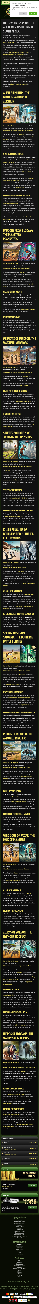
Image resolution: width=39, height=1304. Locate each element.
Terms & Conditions (19, 1223)
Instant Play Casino (19, 1234)
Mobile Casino (20, 1226)
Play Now (32, 1185)
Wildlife (20, 1272)
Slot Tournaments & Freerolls (19, 1236)
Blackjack (19, 1244)
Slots (19, 1252)
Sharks (19, 1260)
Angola (20, 1270)
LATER (23, 14)
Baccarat (19, 1251)
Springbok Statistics (19, 1231)
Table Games (19, 1246)
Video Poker (19, 1249)
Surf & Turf (19, 1275)
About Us (19, 1237)
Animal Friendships (19, 1265)
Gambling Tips (20, 1254)
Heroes (20, 1273)
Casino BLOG (19, 1229)
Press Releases (19, 1233)
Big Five (19, 1262)
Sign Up (5, 2)
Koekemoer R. (8, 1156)
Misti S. (6, 1161)
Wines (19, 1277)
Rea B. (6, 1150)
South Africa (19, 1264)
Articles (20, 1228)
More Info (32, 1207)
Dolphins (19, 1267)
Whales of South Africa (19, 1269)
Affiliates (19, 1220)
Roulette (19, 1247)
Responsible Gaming (19, 1221)
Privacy (20, 1225)
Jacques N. (7, 1145)
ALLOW (32, 14)
